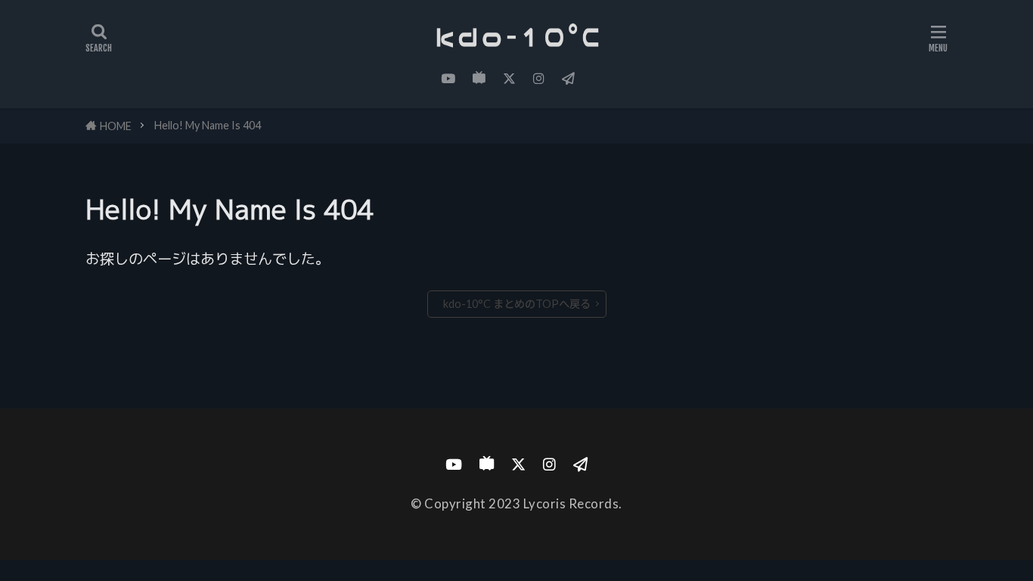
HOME (116, 126)
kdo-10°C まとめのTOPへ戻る (517, 303)
